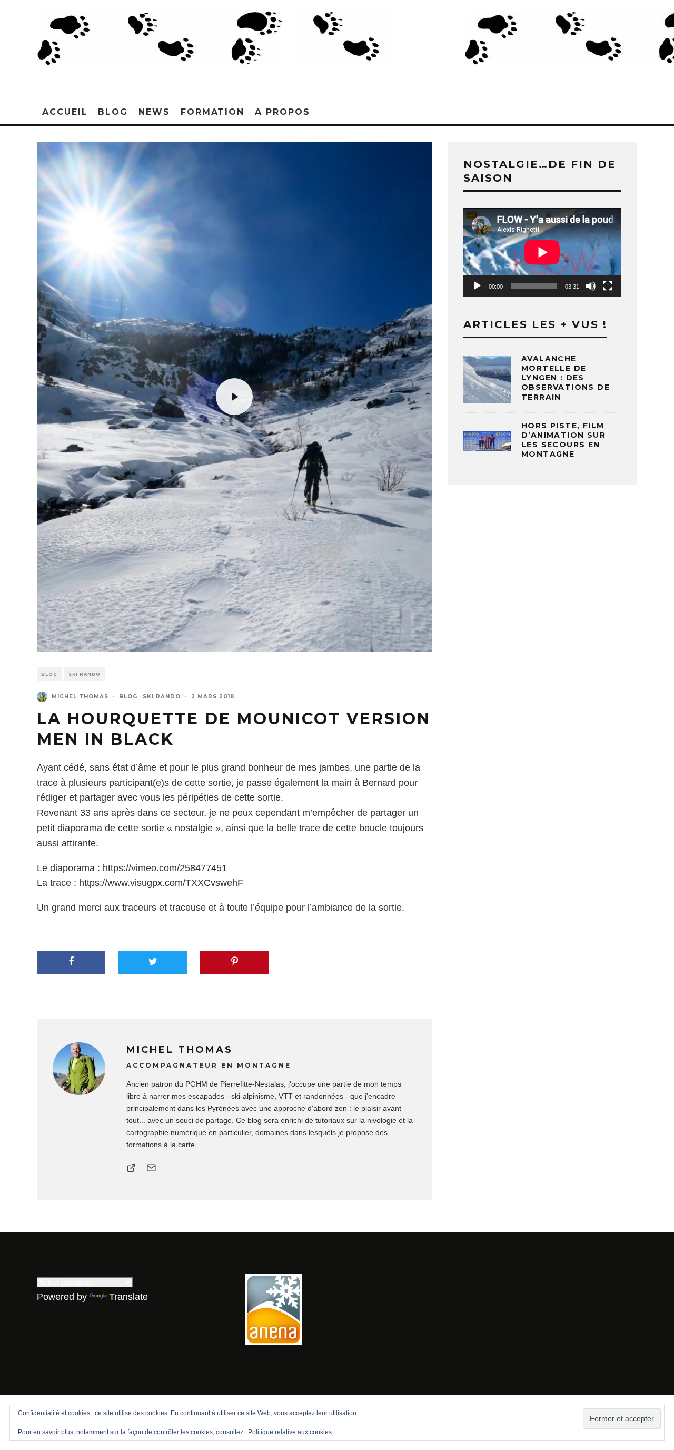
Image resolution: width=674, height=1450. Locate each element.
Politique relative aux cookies (290, 1432)
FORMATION (212, 112)
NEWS (154, 112)
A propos (282, 112)
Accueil (64, 112)
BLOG (113, 112)
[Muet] (591, 286)
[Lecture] (477, 286)
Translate (128, 1296)
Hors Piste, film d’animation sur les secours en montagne (563, 440)
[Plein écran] (607, 286)
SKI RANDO (84, 674)
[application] (542, 252)
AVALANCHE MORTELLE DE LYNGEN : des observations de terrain (565, 378)
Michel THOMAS (80, 696)
